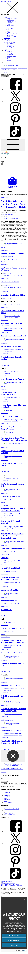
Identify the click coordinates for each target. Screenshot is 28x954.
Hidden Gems (10, 25)
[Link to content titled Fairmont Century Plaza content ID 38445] (14, 678)
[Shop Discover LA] (13, 188)
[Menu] (13, 145)
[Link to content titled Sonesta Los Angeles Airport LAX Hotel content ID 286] (14, 316)
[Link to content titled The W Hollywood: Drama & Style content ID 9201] (14, 478)
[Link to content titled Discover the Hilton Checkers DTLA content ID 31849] (14, 456)
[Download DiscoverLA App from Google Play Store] (8, 883)
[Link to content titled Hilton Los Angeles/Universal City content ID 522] (14, 656)
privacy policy (21, 784)
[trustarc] (23, 950)
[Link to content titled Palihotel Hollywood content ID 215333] (14, 594)
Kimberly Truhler (6, 285)
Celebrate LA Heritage (9, 42)
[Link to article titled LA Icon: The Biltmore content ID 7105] (14, 276)
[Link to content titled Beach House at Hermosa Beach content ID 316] (14, 329)
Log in (5, 72)
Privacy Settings (13, 884)
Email (2, 778)
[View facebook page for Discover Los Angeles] (15, 89)
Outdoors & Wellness (12, 21)
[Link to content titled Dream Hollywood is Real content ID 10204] (14, 490)
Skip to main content (6, 1)
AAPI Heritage (10, 43)
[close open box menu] (12, 13)
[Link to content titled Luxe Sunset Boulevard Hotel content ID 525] (14, 723)
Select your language (6, 74)
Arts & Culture (10, 20)
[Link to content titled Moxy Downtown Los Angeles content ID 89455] (14, 372)
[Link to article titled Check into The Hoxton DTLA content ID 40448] (14, 288)
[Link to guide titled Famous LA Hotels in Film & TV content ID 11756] (14, 244)
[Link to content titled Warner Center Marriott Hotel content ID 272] (14, 646)
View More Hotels (5, 365)
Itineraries (6, 39)
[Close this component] (13, 756)
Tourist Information (8, 49)
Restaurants (10, 35)
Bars (8, 31)
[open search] (14, 171)
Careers (9, 60)
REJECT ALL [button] (14, 945)
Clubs (8, 32)
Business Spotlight (11, 36)
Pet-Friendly (10, 28)
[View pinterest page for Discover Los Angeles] (15, 125)
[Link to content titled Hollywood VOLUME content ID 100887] (14, 583)
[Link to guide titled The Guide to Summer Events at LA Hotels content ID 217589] (14, 259)
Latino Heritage (11, 46)
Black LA (9, 45)
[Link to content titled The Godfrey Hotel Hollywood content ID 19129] (14, 542)
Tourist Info (6, 798)
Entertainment (4, 264)
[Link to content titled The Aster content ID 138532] (14, 551)
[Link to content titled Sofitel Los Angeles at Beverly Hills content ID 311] (14, 689)
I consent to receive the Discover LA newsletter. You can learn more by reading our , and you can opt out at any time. (14, 785)
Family (8, 24)
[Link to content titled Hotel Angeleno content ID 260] (14, 714)
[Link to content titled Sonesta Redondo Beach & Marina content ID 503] (14, 350)
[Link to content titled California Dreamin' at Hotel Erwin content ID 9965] (14, 304)
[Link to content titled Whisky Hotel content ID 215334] (14, 604)
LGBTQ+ (9, 47)
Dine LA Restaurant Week (13, 33)
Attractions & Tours (12, 18)
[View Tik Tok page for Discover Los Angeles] (15, 137)
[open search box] (14, 171)
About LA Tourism (8, 51)
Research (9, 58)
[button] (24, 900)
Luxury (8, 27)
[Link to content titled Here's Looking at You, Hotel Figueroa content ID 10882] (14, 444)
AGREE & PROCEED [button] (14, 940)
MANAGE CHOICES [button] (14, 936)
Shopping (9, 22)
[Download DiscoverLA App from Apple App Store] (6, 881)
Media (8, 57)
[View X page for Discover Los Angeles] (15, 101)
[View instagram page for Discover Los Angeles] (15, 113)
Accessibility (19, 885)
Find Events (7, 38)
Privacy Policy (4, 884)
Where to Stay (7, 40)
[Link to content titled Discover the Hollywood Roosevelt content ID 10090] (14, 514)
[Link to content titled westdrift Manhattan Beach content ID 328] (14, 339)
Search (2, 161)
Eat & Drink (7, 29)
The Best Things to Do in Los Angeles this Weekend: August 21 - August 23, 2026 (14, 68)
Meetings (6, 50)
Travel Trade (10, 53)
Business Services (5, 554)
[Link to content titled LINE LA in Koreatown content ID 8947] (14, 410)
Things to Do (7, 17)
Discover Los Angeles (7, 214)
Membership (10, 54)
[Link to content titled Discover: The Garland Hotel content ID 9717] (14, 622)
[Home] (5, 154)
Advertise (12, 885)
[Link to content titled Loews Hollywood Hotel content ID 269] (14, 561)
